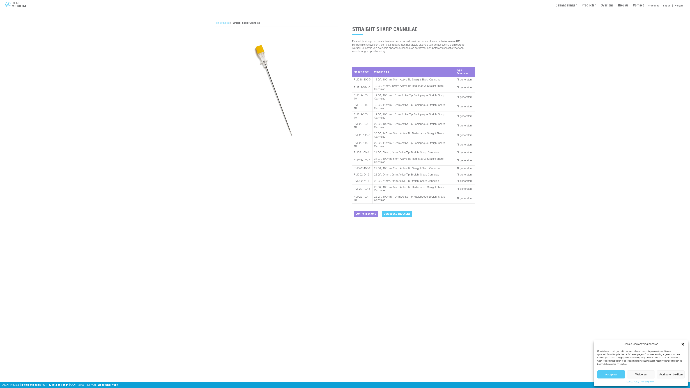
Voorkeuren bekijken (671, 374)
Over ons (607, 5)
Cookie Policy (633, 382)
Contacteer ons (366, 214)
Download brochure (397, 214)
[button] (683, 344)
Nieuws (623, 5)
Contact (638, 5)
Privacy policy (647, 382)
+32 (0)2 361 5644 (57, 385)
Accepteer (611, 374)
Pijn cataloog (222, 23)
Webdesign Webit (108, 385)
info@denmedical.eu (33, 385)
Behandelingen (566, 5)
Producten (589, 5)
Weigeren (641, 374)
